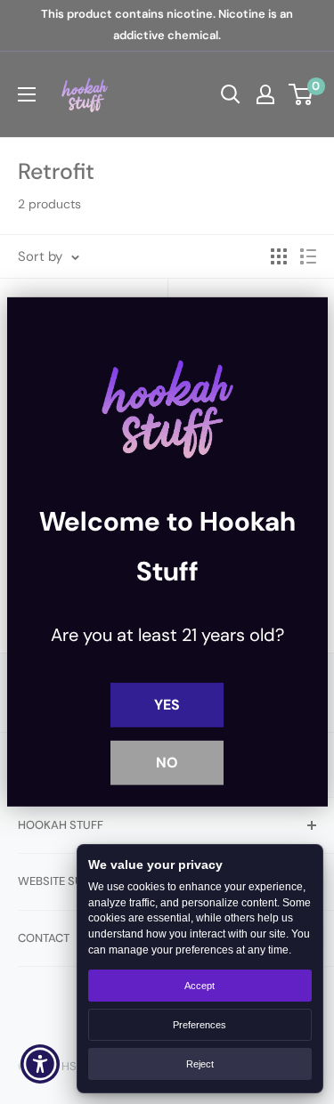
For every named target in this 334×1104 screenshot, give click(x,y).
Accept (199, 985)
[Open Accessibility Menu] (40, 1064)
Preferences (199, 1024)
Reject (200, 1064)
